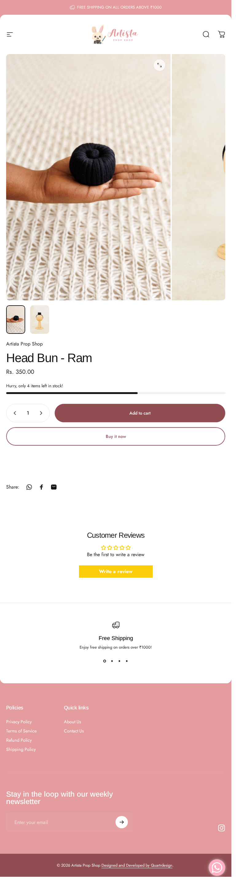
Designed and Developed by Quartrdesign (136, 865)
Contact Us (74, 731)
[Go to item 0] (15, 319)
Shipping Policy (21, 749)
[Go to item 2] (39, 319)
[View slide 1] (104, 661)
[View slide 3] (119, 661)
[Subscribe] (122, 822)
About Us (72, 721)
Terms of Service (21, 731)
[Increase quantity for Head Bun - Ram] (42, 413)
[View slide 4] (127, 661)
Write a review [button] (115, 571)
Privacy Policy (19, 721)
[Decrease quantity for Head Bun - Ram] (13, 413)
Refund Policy (19, 740)
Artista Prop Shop (24, 343)
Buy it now (116, 436)
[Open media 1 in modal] (159, 65)
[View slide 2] (112, 661)
